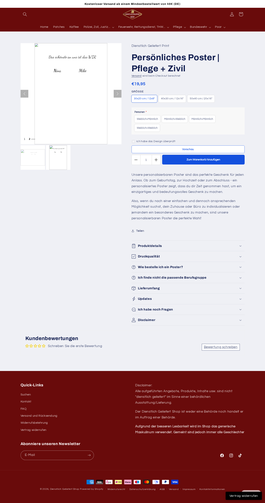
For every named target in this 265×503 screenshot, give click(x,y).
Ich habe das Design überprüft (155, 141)
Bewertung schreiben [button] (221, 347)
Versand (137, 76)
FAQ (24, 408)
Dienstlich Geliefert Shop (64, 489)
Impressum (189, 489)
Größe (138, 91)
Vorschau (188, 149)
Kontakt (26, 401)
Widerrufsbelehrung (34, 422)
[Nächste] (117, 94)
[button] (25, 14)
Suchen (26, 394)
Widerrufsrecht (116, 489)
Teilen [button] (140, 230)
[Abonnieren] (89, 455)
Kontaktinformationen (212, 489)
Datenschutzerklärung (142, 489)
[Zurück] (24, 94)
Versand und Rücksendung (39, 415)
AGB (162, 489)
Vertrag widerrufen (33, 430)
